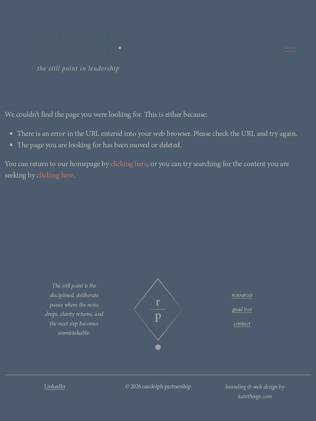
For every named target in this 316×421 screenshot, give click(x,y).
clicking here (128, 164)
